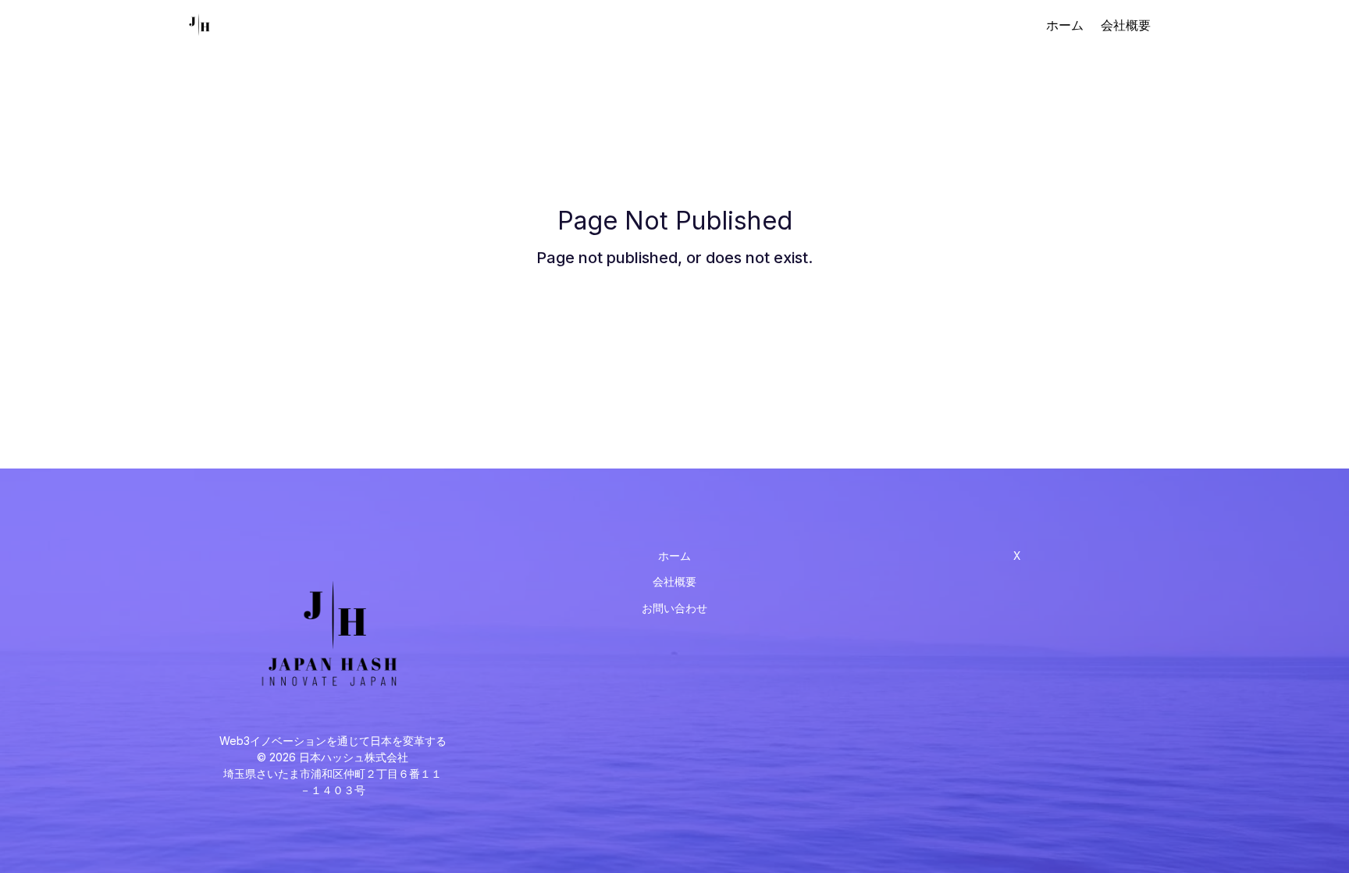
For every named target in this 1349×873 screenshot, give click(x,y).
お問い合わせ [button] (674, 608)
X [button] (1016, 556)
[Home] (201, 24)
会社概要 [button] (674, 581)
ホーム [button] (674, 556)
